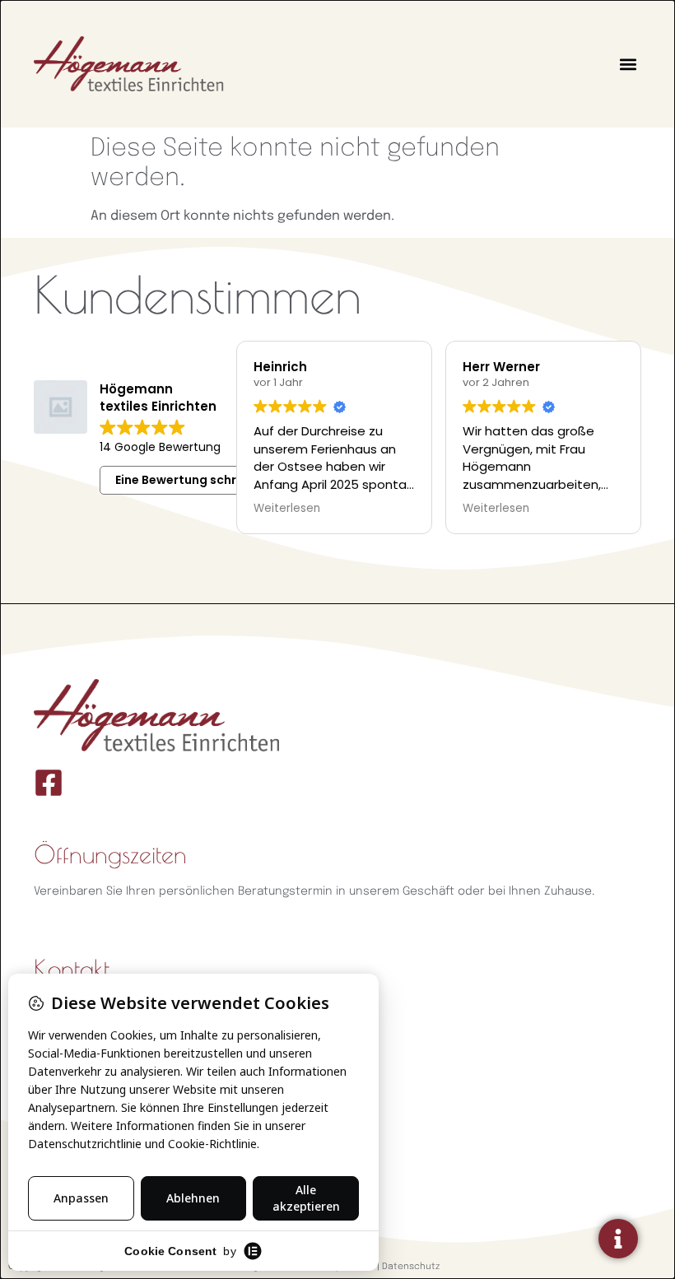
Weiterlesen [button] (287, 508)
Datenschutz (411, 1267)
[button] (627, 63)
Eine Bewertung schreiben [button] (192, 480)
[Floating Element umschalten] (618, 1238)
